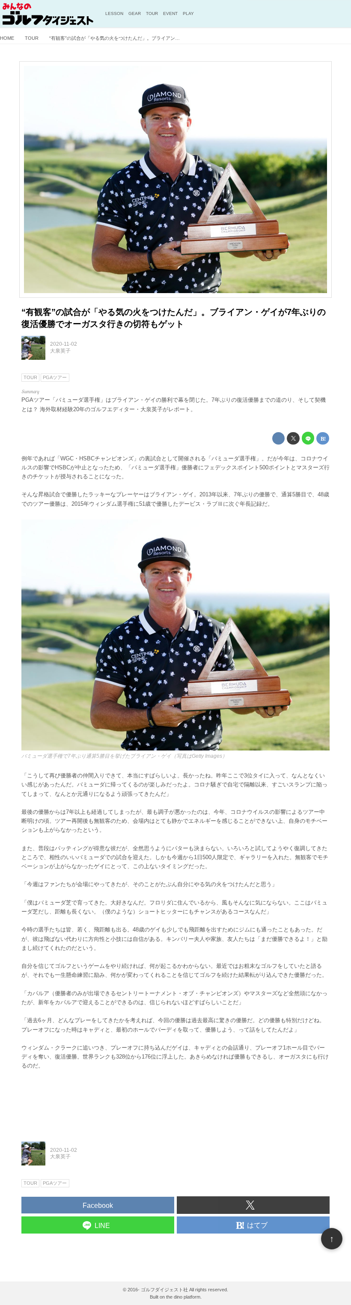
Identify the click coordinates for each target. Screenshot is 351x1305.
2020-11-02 (63, 344)
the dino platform (183, 1296)
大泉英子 (60, 351)
